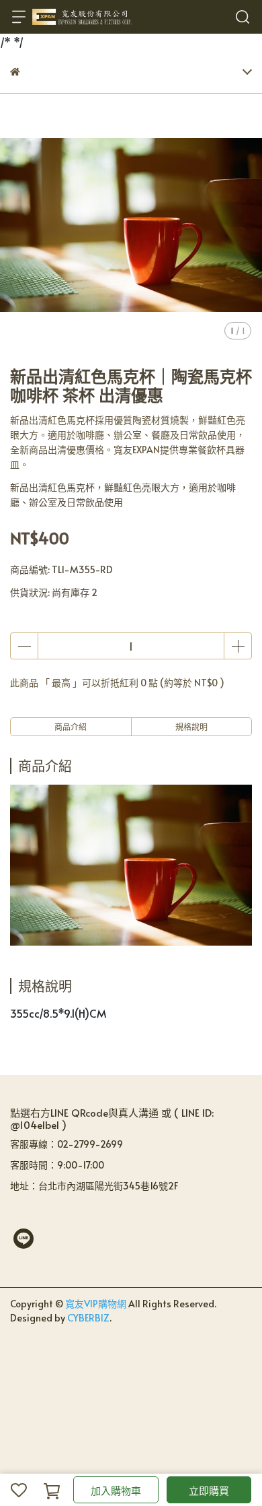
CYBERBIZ (88, 1317)
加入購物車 (116, 1490)
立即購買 (209, 1490)
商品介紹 (70, 726)
